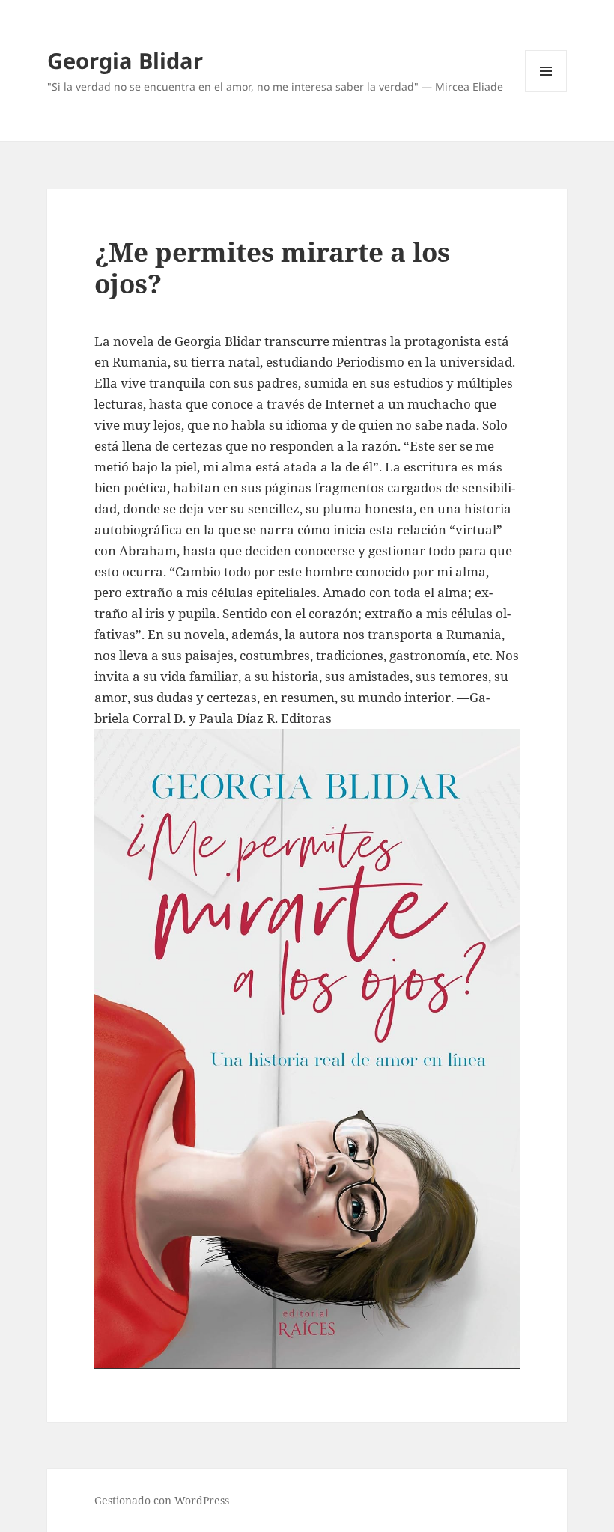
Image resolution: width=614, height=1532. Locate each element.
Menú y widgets (546, 91)
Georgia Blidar (125, 60)
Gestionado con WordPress (161, 1500)
